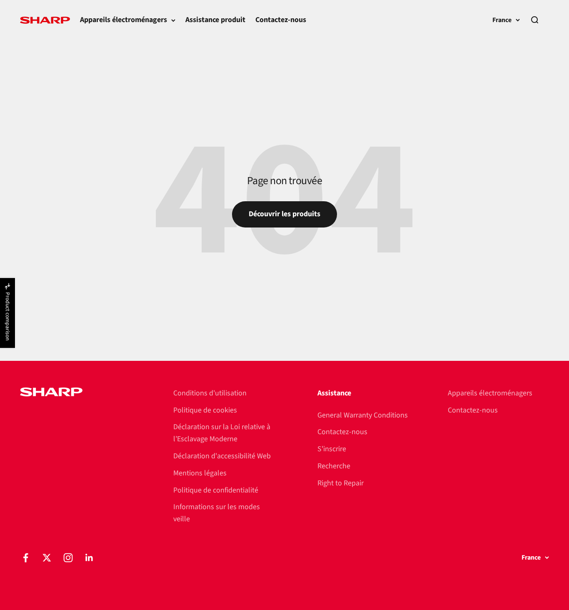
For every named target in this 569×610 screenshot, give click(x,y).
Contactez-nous (280, 20)
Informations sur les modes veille (216, 513)
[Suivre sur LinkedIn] (89, 557)
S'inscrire (331, 449)
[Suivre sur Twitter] (46, 557)
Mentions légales (200, 473)
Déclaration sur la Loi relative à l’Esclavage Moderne (221, 433)
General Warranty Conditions (362, 415)
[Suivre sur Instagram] (68, 557)
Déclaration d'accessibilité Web (222, 456)
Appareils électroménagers (123, 20)
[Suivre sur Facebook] (25, 557)
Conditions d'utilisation (210, 393)
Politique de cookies (205, 410)
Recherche (333, 466)
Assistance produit (215, 20)
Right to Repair (340, 483)
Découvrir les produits (284, 214)
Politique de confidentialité (215, 490)
